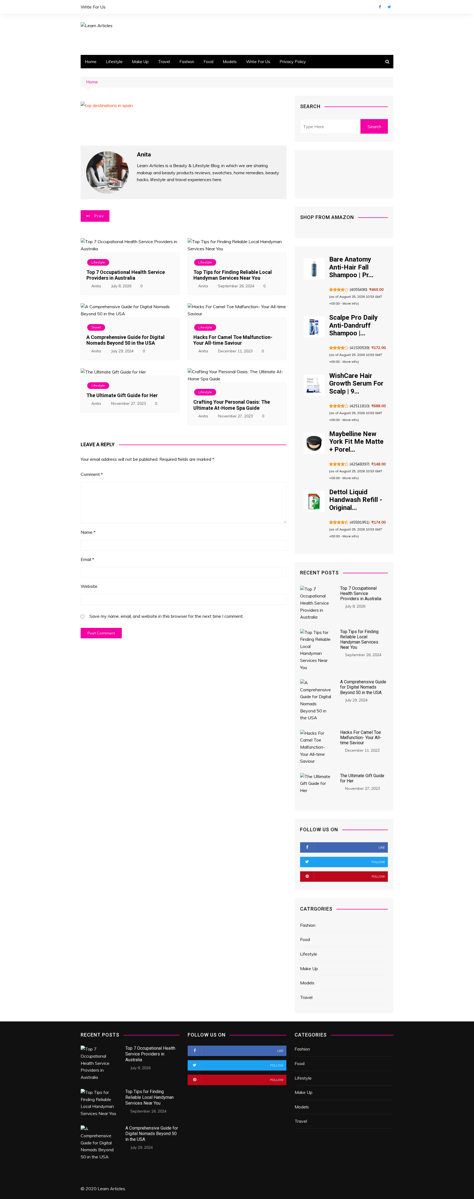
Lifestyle (114, 61)
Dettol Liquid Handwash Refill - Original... (355, 500)
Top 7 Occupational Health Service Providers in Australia (125, 275)
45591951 (359, 522)
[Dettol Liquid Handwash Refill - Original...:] (314, 501)
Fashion (186, 61)
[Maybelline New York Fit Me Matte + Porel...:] (314, 443)
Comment (92, 474)
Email (87, 559)
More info (350, 303)
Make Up (140, 61)
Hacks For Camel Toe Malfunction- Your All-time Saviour (232, 340)
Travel (164, 61)
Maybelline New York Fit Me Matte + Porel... (356, 442)
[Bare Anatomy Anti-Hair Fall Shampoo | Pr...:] (314, 268)
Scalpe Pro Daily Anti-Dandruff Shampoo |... (353, 325)
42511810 (359, 405)
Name (88, 532)
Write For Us (93, 7)
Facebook (380, 7)
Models (230, 61)
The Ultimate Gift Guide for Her (122, 395)
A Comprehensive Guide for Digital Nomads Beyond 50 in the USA (125, 340)
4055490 (358, 289)
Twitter (389, 7)
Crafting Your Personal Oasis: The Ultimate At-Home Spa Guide (231, 405)
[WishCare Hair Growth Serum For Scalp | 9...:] (314, 385)
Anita (96, 285)
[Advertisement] (287, 42)
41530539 (359, 347)
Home (91, 61)
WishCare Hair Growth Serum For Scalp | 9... (356, 383)
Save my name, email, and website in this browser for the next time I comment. (166, 616)
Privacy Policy (293, 61)
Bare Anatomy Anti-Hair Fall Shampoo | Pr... (351, 267)
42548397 (359, 464)
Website (89, 586)
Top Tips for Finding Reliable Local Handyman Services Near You (232, 275)
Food (208, 61)
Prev (99, 216)
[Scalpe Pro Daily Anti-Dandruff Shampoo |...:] (314, 327)
